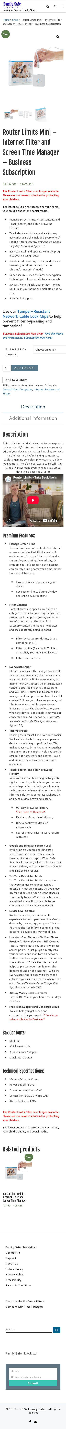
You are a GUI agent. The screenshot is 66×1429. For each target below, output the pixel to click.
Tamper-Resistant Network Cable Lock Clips (26, 313)
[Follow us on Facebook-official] (30, 1422)
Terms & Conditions (18, 1285)
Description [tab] (33, 406)
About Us (12, 1263)
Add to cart (24, 368)
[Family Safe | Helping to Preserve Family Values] (12, 4)
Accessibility (13, 1280)
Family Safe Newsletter (21, 1247)
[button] (58, 37)
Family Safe (36, 1409)
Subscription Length (16, 352)
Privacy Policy (15, 1274)
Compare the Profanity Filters (25, 1301)
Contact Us (13, 1253)
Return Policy (14, 1269)
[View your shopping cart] (54, 6)
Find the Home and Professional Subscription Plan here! (33, 335)
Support (11, 1258)
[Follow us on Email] (35, 1422)
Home (6, 20)
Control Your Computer (17, 389)
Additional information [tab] (33, 418)
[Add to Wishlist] (25, 1168)
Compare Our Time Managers (24, 1307)
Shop (15, 20)
